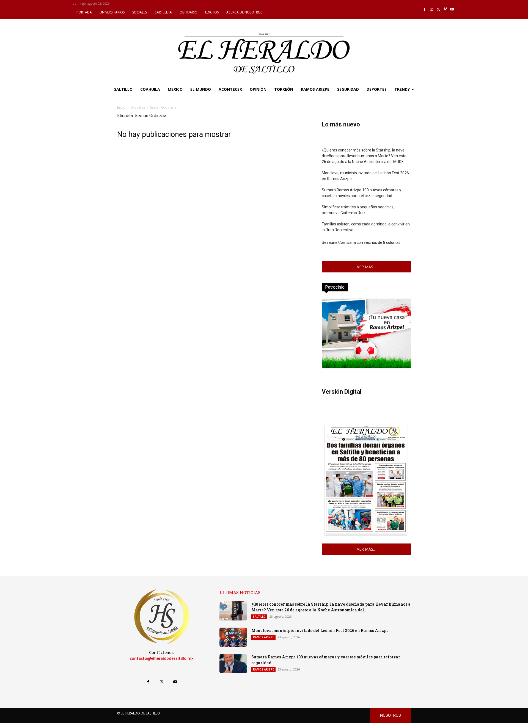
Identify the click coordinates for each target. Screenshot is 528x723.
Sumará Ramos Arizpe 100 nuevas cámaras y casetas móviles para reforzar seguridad (361, 193)
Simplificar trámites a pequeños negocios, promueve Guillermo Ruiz (358, 210)
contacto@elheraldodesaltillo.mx (162, 658)
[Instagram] (431, 9)
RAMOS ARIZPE (263, 637)
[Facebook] (425, 9)
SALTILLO (259, 617)
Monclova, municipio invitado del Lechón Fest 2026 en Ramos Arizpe (365, 176)
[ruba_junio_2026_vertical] (366, 366)
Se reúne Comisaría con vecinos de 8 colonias (361, 242)
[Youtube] (452, 9)
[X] (438, 9)
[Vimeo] (445, 9)
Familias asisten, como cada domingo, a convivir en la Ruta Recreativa (366, 227)
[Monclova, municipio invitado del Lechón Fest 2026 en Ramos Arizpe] (233, 637)
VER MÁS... (366, 266)
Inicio (121, 107)
